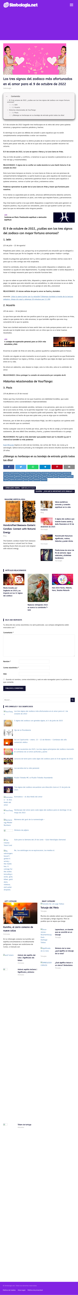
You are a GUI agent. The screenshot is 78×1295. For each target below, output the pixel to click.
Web (5, 674)
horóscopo (25, 476)
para (56, 476)
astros (53, 473)
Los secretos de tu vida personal (26, 768)
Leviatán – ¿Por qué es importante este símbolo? (53, 491)
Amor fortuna (30, 473)
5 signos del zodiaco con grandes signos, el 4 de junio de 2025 (38, 721)
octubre (50, 476)
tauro (26, 479)
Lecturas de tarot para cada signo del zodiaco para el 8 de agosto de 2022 (43, 759)
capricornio (67, 473)
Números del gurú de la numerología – (29, 819)
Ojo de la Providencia (22, 730)
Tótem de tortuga (24, 1125)
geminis (18, 476)
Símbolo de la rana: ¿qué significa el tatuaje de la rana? (64, 950)
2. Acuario (16, 107)
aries (38, 473)
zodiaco (44, 479)
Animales (6, 934)
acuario (6, 473)
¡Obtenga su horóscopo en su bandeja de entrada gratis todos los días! (38, 115)
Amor (22, 473)
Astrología (7, 88)
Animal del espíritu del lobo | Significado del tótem (27, 957)
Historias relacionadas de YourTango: (22, 110)
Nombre (7, 661)
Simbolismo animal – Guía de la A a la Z (20, 488)
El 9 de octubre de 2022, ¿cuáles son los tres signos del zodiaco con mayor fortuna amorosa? (38, 101)
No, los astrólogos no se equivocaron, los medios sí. (34, 850)
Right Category (48, 901)
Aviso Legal (21, 1290)
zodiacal (37, 479)
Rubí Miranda (8, 445)
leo (32, 476)
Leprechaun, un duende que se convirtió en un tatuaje (64, 932)
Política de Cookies (9, 1290)
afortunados (15, 473)
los (40, 476)
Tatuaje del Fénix (50, 907)
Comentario (8, 633)
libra (36, 476)
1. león (15, 105)
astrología (45, 473)
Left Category (11, 901)
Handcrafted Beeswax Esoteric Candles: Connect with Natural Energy (19, 529)
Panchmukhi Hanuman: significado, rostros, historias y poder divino (64, 538)
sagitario (70, 476)
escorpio (11, 476)
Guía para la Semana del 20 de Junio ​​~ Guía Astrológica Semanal (40, 840)
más (44, 476)
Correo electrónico (11, 668)
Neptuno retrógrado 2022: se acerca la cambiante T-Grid (38, 607)
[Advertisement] (39, 25)
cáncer (59, 473)
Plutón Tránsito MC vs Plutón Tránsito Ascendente (33, 778)
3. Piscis (15, 113)
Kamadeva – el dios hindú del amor (28, 797)
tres (30, 479)
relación (62, 476)
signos (6, 479)
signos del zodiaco (16, 479)
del (5, 476)
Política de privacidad (35, 1290)
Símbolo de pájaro (21, 830)
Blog (4, 536)
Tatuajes (44, 911)
